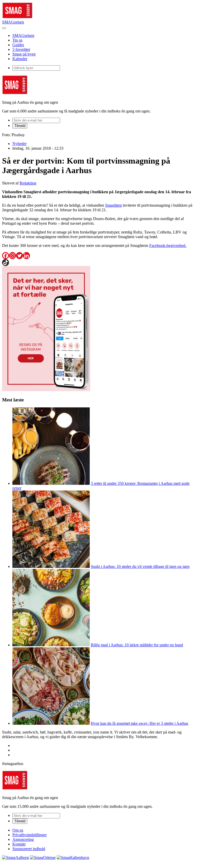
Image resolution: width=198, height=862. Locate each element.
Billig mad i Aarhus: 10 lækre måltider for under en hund (137, 645)
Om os (17, 830)
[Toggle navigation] (4, 28)
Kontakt (19, 844)
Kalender (19, 59)
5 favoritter (21, 49)
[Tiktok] (5, 262)
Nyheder (19, 143)
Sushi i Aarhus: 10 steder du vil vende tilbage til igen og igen (140, 566)
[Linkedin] (26, 255)
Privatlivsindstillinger (29, 835)
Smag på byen (24, 54)
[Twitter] (19, 255)
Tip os (17, 40)
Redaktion (28, 183)
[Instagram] (12, 255)
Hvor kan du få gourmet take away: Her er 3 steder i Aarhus (139, 723)
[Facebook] (5, 255)
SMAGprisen (13, 22)
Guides (18, 45)
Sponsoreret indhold (28, 849)
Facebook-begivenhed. (167, 245)
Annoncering (23, 839)
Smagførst (113, 205)
